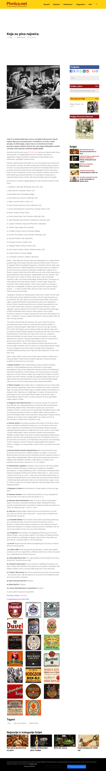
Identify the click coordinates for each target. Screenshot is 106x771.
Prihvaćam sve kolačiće (77, 767)
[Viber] (77, 71)
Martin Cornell (20, 37)
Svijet (10, 37)
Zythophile (23, 595)
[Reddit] (87, 71)
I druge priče (80, 4)
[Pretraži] (96, 4)
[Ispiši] (97, 71)
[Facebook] (71, 71)
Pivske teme (68, 4)
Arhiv (97, 86)
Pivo (9, 723)
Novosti (46, 4)
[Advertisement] (53, 52)
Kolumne (56, 4)
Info (90, 4)
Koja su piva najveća (20, 723)
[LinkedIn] (84, 71)
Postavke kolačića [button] (29, 766)
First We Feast (33, 152)
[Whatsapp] (81, 71)
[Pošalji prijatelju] (93, 71)
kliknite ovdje (33, 764)
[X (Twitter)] (74, 71)
